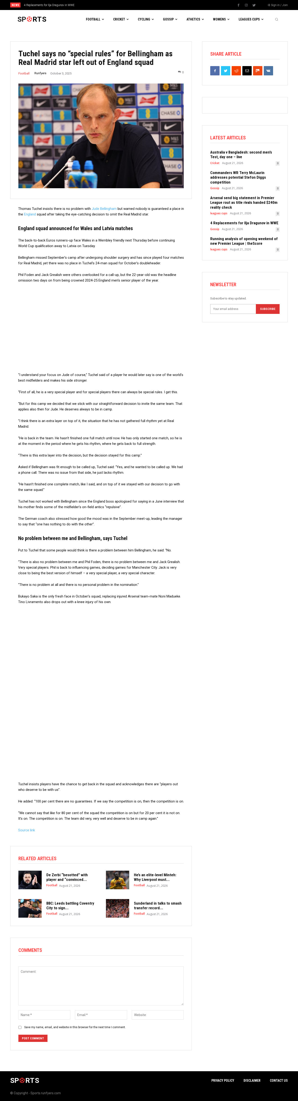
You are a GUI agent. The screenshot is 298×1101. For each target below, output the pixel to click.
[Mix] (257, 70)
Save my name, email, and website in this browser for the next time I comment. (75, 1027)
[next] (164, 5)
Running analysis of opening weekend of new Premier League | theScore (244, 241)
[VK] (268, 70)
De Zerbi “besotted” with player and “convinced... (67, 877)
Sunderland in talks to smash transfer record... (158, 905)
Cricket (215, 163)
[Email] (247, 70)
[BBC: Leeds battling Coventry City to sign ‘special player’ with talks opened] (30, 908)
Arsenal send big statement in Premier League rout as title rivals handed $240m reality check (244, 202)
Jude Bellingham (104, 209)
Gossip (214, 188)
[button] (277, 19)
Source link (26, 830)
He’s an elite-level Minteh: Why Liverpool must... (155, 877)
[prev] (157, 5)
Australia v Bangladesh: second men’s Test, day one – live (241, 154)
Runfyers (40, 73)
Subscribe (267, 309)
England (30, 214)
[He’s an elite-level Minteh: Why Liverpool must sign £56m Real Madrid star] (117, 880)
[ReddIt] (236, 70)
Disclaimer (252, 1080)
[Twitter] (254, 5)
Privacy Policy (222, 1080)
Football (24, 73)
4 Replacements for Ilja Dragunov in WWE (49, 5)
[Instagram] (246, 5)
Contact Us (279, 1080)
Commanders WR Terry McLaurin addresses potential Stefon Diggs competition (238, 177)
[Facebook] (238, 5)
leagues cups (218, 213)
